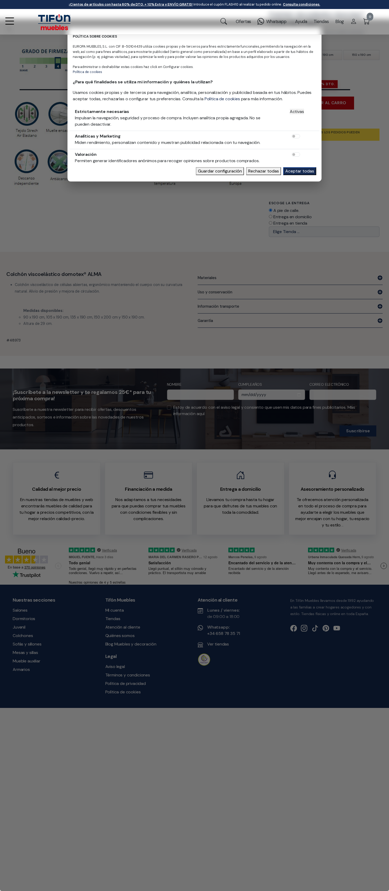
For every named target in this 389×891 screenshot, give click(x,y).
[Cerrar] (294, 396)
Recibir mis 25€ (264, 482)
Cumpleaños (178, 436)
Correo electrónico (250, 436)
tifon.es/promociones (167, 423)
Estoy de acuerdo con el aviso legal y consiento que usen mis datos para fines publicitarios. (185, 461)
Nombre (109, 436)
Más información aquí (155, 465)
